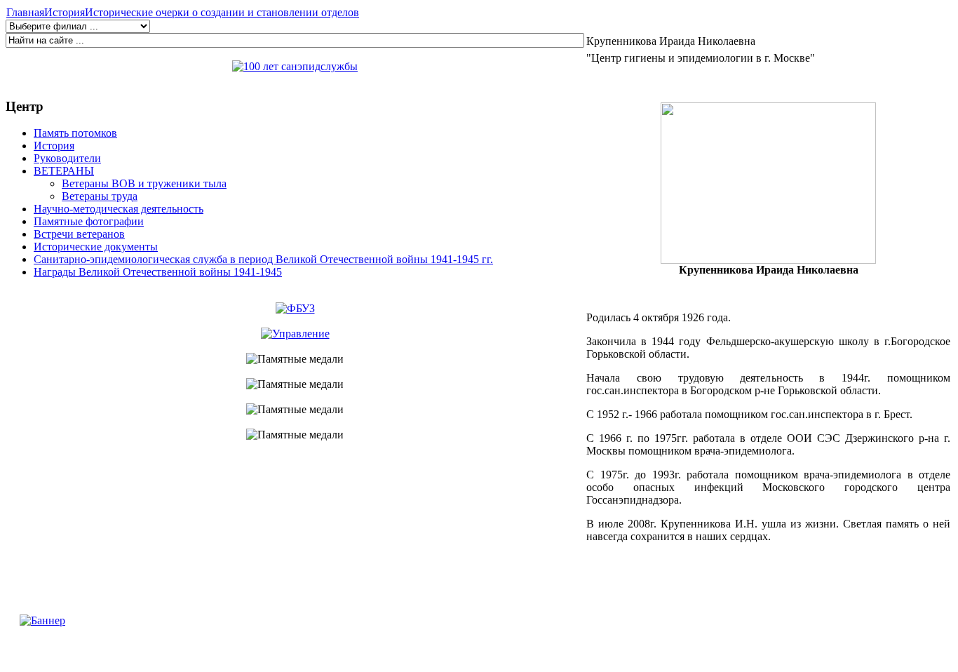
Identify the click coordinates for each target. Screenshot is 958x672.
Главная (25, 12)
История (64, 12)
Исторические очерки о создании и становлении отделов (222, 12)
